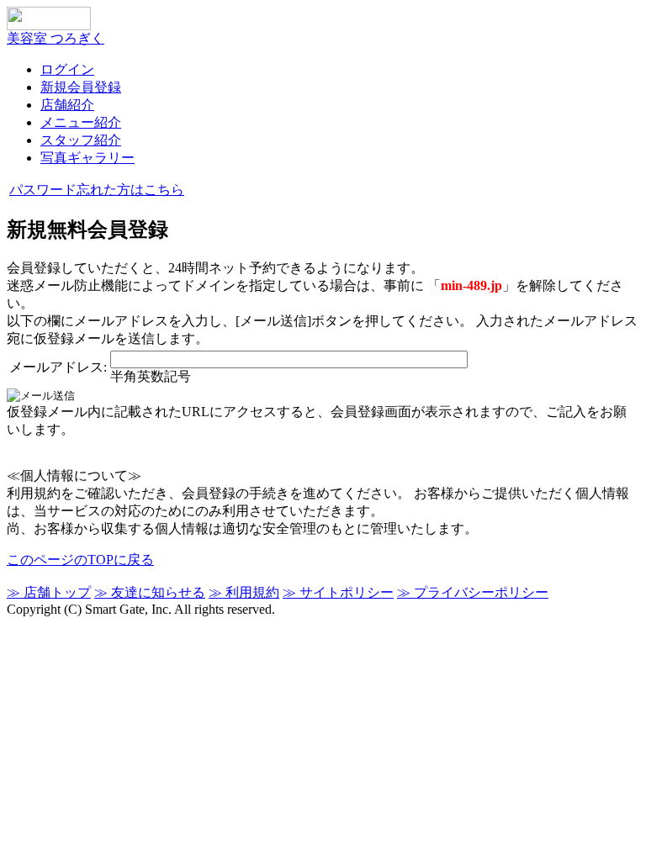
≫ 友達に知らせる (149, 592)
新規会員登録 (80, 87)
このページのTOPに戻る (80, 559)
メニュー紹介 (80, 122)
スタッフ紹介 (80, 140)
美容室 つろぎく (55, 38)
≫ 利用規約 (244, 592)
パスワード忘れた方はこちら (96, 189)
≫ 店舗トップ (49, 592)
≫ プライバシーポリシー (472, 592)
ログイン (67, 69)
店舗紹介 (67, 105)
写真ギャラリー (87, 158)
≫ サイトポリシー (338, 592)
